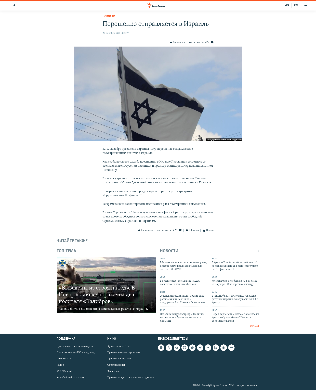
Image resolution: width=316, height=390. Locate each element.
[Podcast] (223, 347)
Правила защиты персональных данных (130, 377)
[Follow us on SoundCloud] (208, 347)
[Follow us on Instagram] (184, 347)
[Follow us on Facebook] (161, 347)
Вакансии (113, 371)
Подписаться (64, 358)
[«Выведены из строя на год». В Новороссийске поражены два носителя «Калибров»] (106, 285)
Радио (60, 365)
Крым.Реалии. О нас (119, 346)
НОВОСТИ (169, 251)
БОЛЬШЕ (254, 326)
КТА (296, 5)
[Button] (177, 42)
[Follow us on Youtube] (177, 347)
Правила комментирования (123, 352)
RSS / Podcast (64, 371)
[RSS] (216, 347)
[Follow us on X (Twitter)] (169, 347)
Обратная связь (116, 365)
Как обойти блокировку (70, 377)
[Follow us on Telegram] (200, 347)
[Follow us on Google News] (192, 347)
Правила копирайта (119, 358)
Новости (109, 16)
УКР (287, 5)
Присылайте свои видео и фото (75, 346)
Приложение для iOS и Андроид (76, 352)
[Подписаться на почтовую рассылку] (231, 347)
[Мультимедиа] (306, 5)
